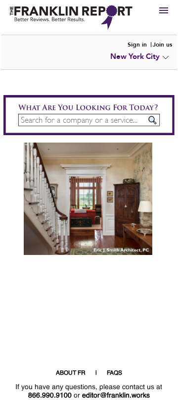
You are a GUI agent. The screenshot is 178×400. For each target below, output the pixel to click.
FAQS (114, 373)
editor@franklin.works (116, 395)
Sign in (137, 45)
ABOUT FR (71, 373)
